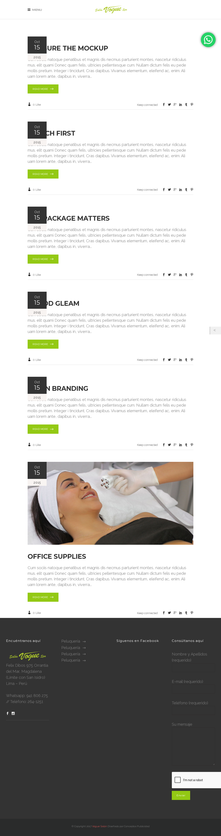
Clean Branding (58, 389)
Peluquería (70, 641)
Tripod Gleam (53, 303)
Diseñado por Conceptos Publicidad (129, 826)
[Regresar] (215, 330)
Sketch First (51, 133)
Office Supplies (57, 556)
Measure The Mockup (68, 48)
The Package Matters (69, 218)
